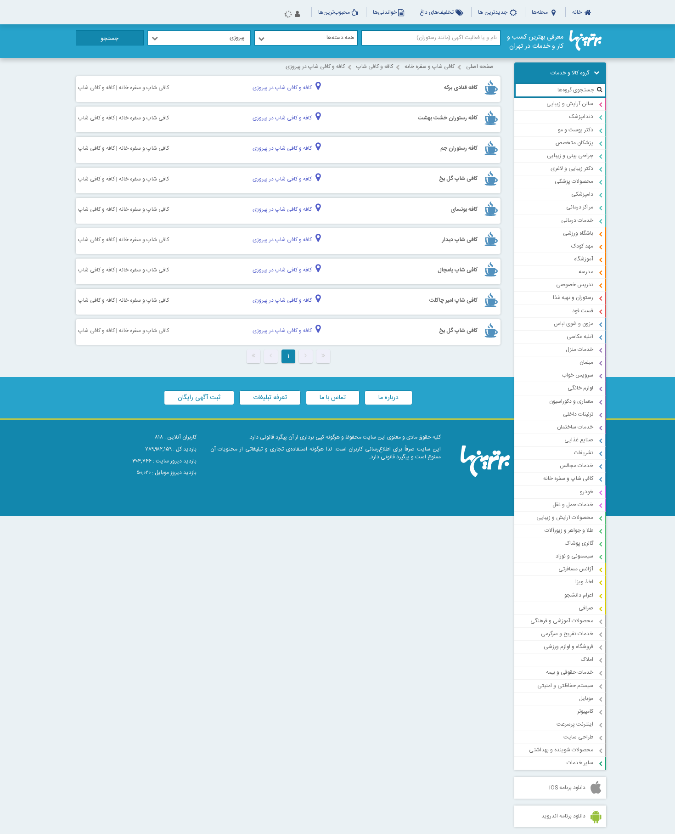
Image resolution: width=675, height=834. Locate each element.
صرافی (586, 608)
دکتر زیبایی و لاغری (572, 168)
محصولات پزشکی (574, 181)
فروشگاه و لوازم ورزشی (568, 646)
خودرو (586, 491)
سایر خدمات (580, 762)
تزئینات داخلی (578, 414)
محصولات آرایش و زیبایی (564, 517)
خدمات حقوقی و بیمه (569, 672)
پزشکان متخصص (574, 142)
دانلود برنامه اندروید (563, 816)
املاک (587, 659)
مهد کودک (582, 246)
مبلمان (586, 362)
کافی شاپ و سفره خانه (568, 478)
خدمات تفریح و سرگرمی (567, 633)
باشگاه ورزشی (578, 233)
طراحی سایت (578, 737)
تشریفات (583, 452)
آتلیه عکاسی (580, 336)
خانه (577, 12)
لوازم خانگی (580, 388)
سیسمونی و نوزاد (574, 556)
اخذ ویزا (584, 581)
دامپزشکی (582, 194)
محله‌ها (540, 12)
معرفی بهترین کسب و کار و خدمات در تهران (535, 42)
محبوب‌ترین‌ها (334, 12)
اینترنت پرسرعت (575, 724)
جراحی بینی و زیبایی (570, 155)
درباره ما (388, 397)
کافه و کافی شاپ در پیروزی (315, 66)
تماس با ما (333, 397)
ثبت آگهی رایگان (199, 397)
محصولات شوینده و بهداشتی (561, 750)
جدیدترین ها (493, 12)
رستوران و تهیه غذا (573, 297)
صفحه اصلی (480, 66)
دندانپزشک (581, 116)
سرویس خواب (577, 375)
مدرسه (586, 271)
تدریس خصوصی (574, 284)
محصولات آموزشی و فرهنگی (561, 621)
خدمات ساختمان (575, 427)
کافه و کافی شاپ (374, 66)
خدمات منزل (579, 349)
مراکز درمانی (579, 207)
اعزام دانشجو (578, 595)
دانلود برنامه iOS (567, 787)
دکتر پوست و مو (575, 130)
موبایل (586, 698)
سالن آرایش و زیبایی (569, 103)
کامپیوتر (585, 711)
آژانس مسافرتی (575, 569)
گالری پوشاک (579, 543)
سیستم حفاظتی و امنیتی (565, 685)
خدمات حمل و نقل (572, 504)
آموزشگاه (583, 259)
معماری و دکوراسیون (571, 401)
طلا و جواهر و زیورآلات (569, 530)
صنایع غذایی (578, 440)
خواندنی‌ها (385, 12)
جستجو (109, 39)
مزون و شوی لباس (573, 323)
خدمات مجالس (576, 465)
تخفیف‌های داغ (437, 12)
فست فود (582, 311)
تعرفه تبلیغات (270, 397)
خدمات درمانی (577, 220)
